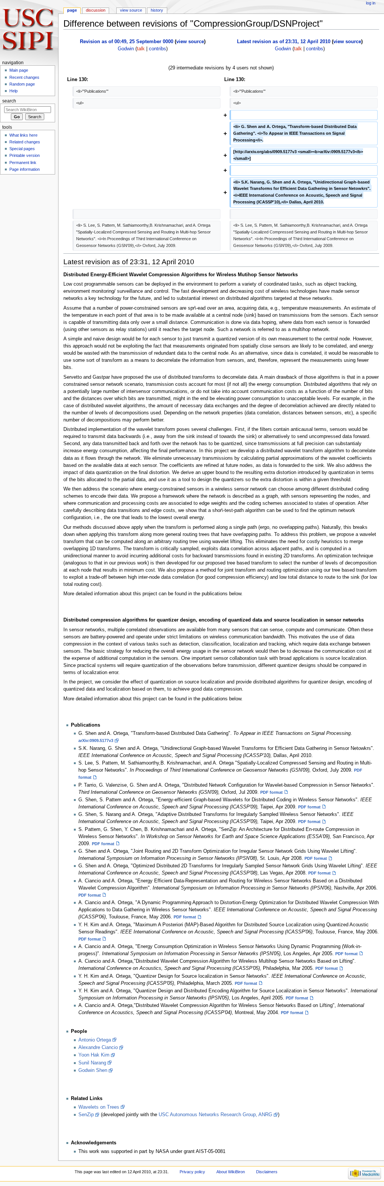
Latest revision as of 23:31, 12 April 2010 (283, 41)
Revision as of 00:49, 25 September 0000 (126, 41)
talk (141, 48)
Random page (22, 84)
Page (72, 10)
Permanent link (22, 162)
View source (131, 10)
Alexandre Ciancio (98, 1047)
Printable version (24, 155)
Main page (18, 70)
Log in (370, 3)
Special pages (22, 148)
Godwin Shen (92, 1070)
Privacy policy (192, 1171)
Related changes (24, 142)
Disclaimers (267, 1171)
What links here (23, 135)
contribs (157, 48)
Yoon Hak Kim (94, 1055)
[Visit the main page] (29, 29)
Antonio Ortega (94, 1040)
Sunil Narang (92, 1063)
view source (190, 41)
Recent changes (24, 77)
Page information (24, 169)
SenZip (86, 1114)
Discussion (95, 10)
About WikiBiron (230, 1171)
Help (13, 91)
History (157, 10)
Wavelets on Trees (98, 1107)
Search (9, 101)
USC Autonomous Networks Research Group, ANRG (215, 1114)
